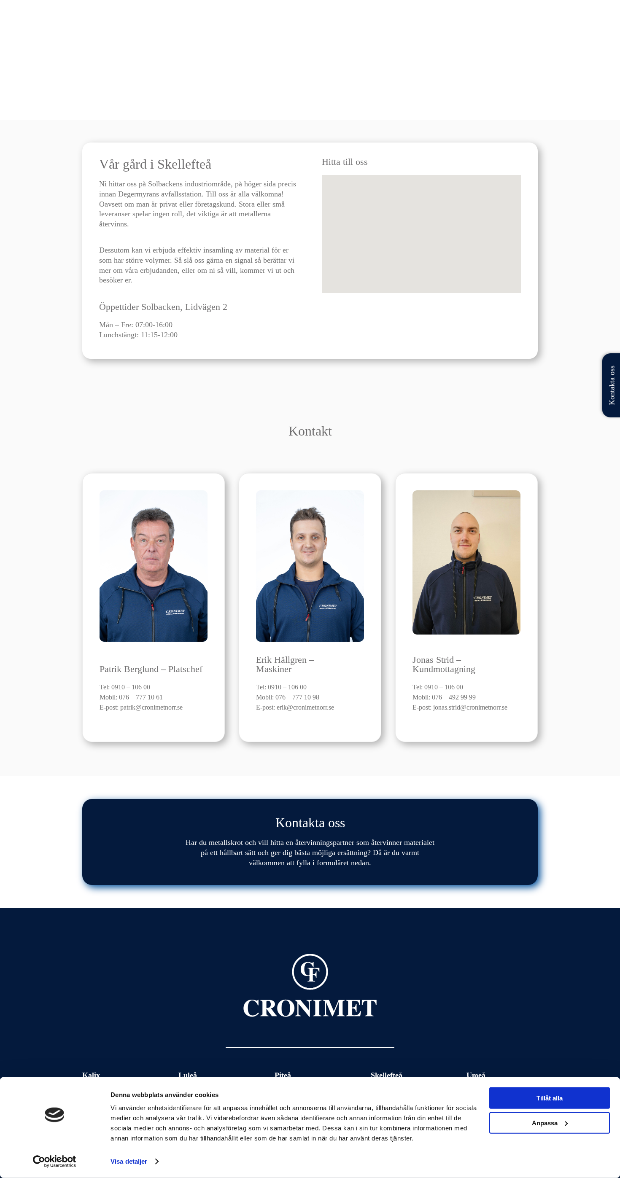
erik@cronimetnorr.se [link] (305, 707)
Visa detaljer (129, 1161)
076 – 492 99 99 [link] (454, 697)
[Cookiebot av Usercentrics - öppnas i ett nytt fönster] (55, 1161)
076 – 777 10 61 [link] (141, 697)
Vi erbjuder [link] (493, 26)
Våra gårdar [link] (382, 26)
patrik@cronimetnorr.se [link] (151, 707)
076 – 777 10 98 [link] (297, 697)
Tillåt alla (549, 1098)
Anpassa (545, 1122)
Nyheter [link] (458, 26)
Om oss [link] (528, 26)
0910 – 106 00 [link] (130, 687)
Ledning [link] (427, 26)
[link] (130, 26)
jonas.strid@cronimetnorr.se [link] (470, 707)
